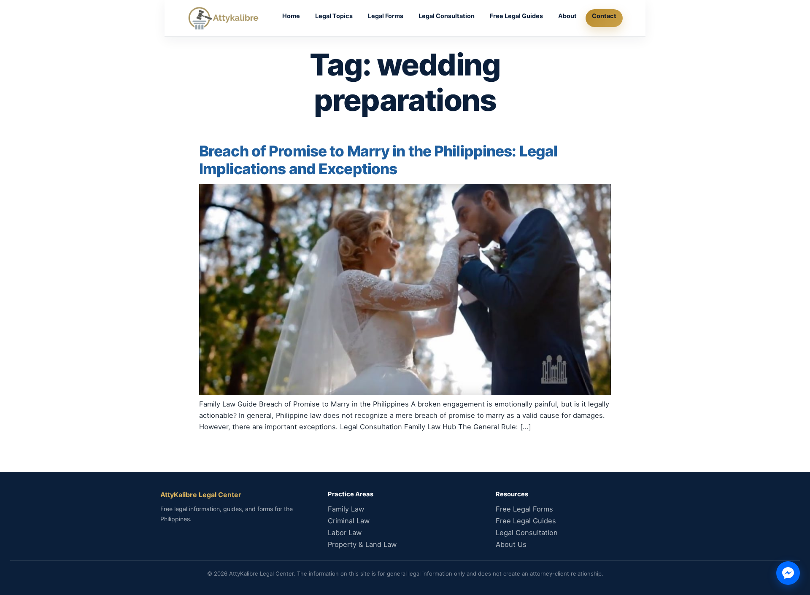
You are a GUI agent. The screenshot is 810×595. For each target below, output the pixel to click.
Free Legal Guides (516, 16)
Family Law (346, 509)
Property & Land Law (362, 544)
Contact (604, 16)
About (567, 16)
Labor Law (345, 532)
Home (291, 16)
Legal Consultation (446, 16)
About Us (511, 544)
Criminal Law (349, 521)
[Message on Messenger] (788, 573)
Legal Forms (385, 16)
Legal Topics (334, 16)
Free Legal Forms (524, 509)
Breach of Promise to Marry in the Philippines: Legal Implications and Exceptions (378, 160)
